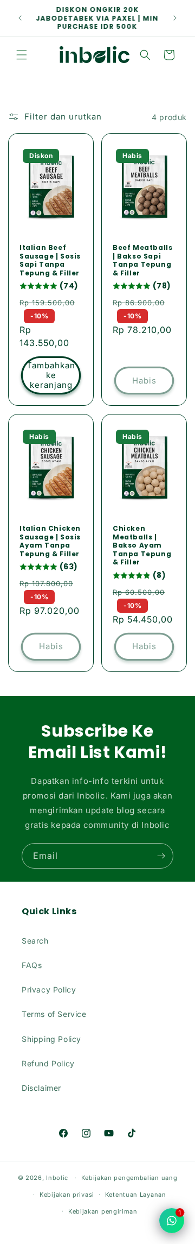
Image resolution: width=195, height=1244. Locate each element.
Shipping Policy (51, 1039)
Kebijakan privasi (67, 1194)
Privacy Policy (49, 989)
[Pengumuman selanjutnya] (175, 18)
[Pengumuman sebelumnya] (20, 18)
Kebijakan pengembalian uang (129, 1178)
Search (35, 940)
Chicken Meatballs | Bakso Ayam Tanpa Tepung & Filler (142, 545)
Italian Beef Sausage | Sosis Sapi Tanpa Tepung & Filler (50, 260)
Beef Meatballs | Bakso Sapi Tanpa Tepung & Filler (142, 260)
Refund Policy (48, 1063)
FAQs (32, 965)
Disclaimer (41, 1087)
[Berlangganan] (161, 856)
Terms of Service (54, 1014)
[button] (22, 55)
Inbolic (57, 1178)
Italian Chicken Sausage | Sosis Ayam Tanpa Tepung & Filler (50, 541)
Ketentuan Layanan (135, 1194)
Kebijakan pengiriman (103, 1211)
